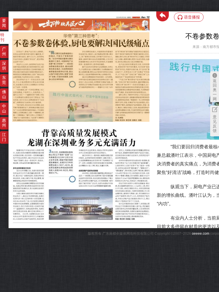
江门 (4, 137)
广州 (4, 51)
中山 (4, 108)
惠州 (4, 122)
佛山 (4, 94)
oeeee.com (200, 234)
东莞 (4, 80)
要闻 (4, 23)
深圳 (4, 65)
